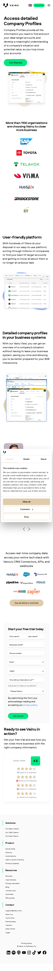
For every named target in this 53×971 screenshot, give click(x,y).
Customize (25, 509)
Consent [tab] (9, 459)
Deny (26, 517)
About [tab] (43, 459)
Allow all (26, 502)
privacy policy (30, 705)
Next (29, 529)
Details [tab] (26, 459)
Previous (24, 529)
